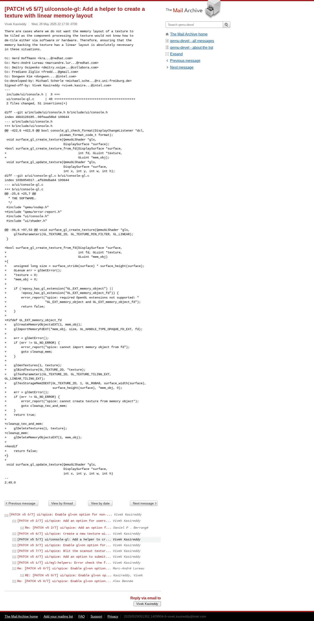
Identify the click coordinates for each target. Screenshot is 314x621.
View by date (100, 503)
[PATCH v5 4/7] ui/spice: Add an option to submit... (64, 557)
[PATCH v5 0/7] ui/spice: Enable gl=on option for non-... (60, 514)
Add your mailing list (58, 616)
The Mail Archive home (189, 34)
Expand (176, 54)
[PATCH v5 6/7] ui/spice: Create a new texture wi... (64, 534)
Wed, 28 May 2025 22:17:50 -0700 (54, 24)
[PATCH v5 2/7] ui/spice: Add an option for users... (64, 521)
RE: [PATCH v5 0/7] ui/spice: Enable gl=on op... (68, 575)
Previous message (22, 503)
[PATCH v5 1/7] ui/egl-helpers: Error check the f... (64, 563)
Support (96, 616)
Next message (143, 503)
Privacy (113, 616)
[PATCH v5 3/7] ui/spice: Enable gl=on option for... (64, 545)
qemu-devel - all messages (192, 41)
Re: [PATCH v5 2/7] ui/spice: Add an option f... (68, 528)
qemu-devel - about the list (191, 48)
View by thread (62, 503)
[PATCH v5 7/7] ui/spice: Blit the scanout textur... (64, 551)
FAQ (81, 616)
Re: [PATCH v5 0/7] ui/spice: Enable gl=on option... (64, 568)
